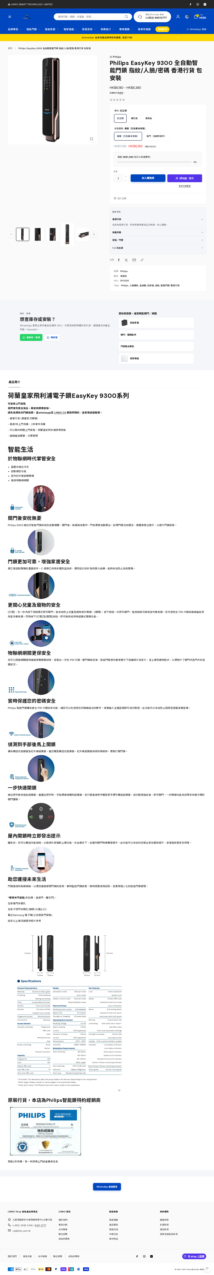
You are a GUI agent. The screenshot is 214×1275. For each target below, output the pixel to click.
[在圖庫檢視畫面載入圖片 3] (52, 234)
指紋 (157, 285)
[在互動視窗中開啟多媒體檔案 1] (52, 99)
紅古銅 (120, 118)
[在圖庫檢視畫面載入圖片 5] (82, 234)
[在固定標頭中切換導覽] (11, 17)
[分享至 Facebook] (118, 260)
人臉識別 (134, 285)
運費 (121, 93)
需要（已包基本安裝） (128, 136)
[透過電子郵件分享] (134, 260)
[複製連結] (142, 260)
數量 (115, 171)
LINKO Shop (186, 1269)
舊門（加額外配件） (157, 136)
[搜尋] (126, 17)
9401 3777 (40, 1225)
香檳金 (148, 118)
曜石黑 (134, 118)
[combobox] (93, 16)
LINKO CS (60, 412)
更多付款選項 (185, 186)
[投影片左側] (36, 37)
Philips (115, 56)
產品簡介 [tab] (14, 382)
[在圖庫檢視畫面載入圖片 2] (37, 234)
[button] (200, 17)
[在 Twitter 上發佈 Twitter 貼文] (126, 260)
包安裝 (150, 285)
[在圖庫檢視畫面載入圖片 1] (22, 234)
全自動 (143, 285)
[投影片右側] (178, 37)
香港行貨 (175, 285)
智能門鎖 (165, 285)
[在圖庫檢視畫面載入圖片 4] (67, 234)
